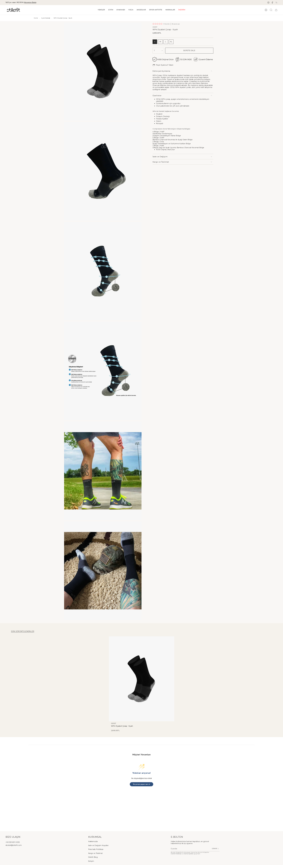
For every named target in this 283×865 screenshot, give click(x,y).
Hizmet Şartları (188, 853)
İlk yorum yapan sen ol (141, 784)
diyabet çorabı (185, 87)
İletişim (91, 861)
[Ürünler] (276, 10)
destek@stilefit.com (14, 845)
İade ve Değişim (160, 157)
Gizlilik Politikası (176, 853)
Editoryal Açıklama (161, 71)
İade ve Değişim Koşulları (98, 845)
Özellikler (157, 96)
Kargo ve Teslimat (161, 162)
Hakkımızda (93, 841)
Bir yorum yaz (176, 24)
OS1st (155, 27)
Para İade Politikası (95, 849)
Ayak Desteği (45, 18)
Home (36, 18)
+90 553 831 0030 (13, 842)
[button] (111, 10)
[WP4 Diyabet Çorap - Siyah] (141, 678)
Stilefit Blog (93, 857)
